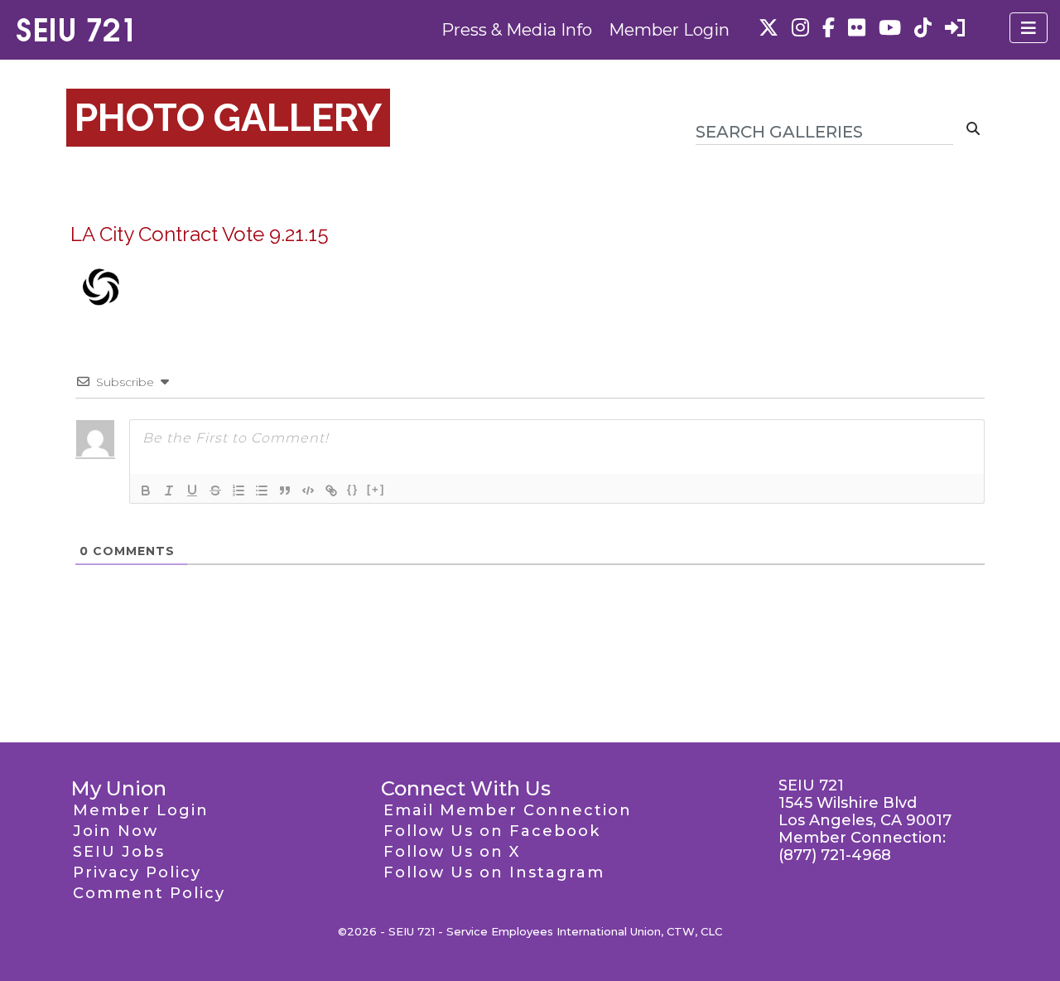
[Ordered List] (238, 490)
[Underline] (192, 490)
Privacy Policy (137, 872)
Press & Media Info (516, 30)
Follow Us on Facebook (491, 831)
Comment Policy (149, 893)
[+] (376, 489)
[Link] (331, 490)
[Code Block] (308, 490)
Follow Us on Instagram (494, 872)
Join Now (115, 831)
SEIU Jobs (119, 852)
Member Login (669, 30)
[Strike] (215, 490)
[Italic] (169, 490)
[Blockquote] (284, 490)
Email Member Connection (507, 810)
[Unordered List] (261, 490)
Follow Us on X (451, 852)
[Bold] (145, 490)
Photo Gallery (228, 117)
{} (353, 489)
